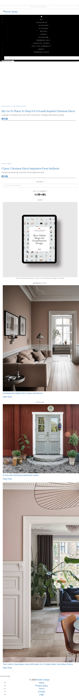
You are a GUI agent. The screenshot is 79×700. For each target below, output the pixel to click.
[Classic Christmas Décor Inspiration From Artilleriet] (39, 141)
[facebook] (39, 194)
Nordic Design (43, 680)
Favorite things (41, 43)
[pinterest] (43, 194)
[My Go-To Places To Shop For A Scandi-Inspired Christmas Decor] (39, 83)
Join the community (42, 46)
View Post (7, 397)
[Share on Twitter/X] (5, 118)
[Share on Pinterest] (7, 118)
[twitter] (35, 194)
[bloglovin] (41, 194)
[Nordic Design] (10, 12)
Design (43, 31)
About (42, 49)
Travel (43, 34)
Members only (44, 40)
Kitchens (43, 28)
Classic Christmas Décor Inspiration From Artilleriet (30, 168)
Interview (44, 37)
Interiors (44, 25)
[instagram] (37, 194)
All (41, 19)
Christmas (7, 163)
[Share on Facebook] (3, 118)
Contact (41, 691)
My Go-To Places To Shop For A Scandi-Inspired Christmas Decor (38, 111)
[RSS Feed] (45, 194)
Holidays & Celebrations (14, 106)
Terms (41, 688)
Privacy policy (41, 686)
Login (41, 694)
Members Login (41, 52)
